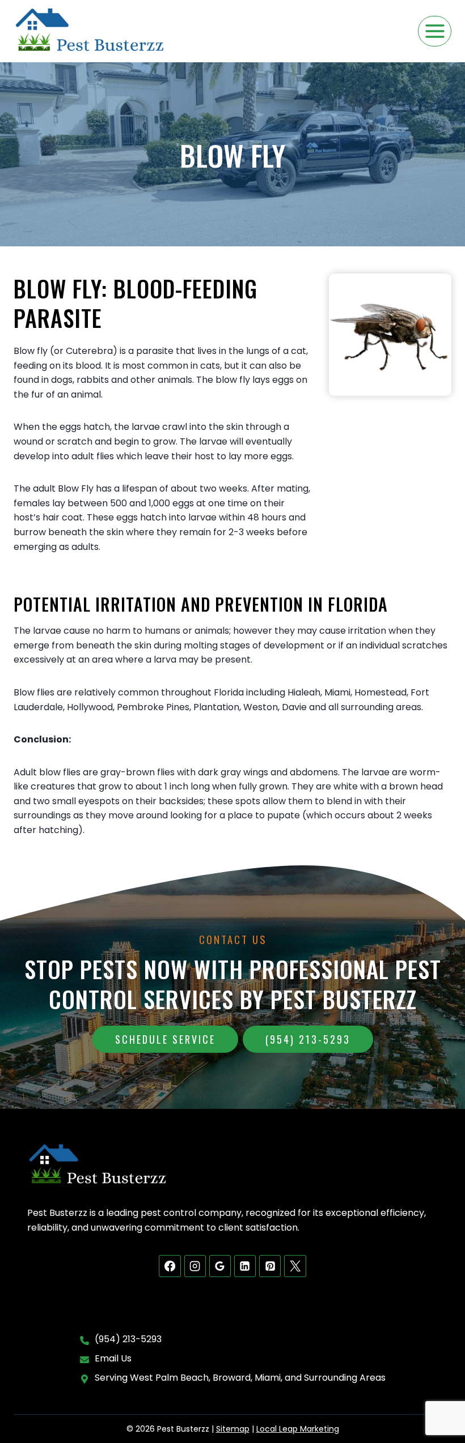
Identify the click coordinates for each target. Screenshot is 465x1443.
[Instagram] (195, 1265)
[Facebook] (169, 1265)
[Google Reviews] (220, 1265)
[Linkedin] (245, 1265)
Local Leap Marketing (297, 1429)
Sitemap (233, 1429)
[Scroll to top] (437, 1398)
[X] (295, 1265)
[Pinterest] (270, 1265)
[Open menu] (434, 31)
